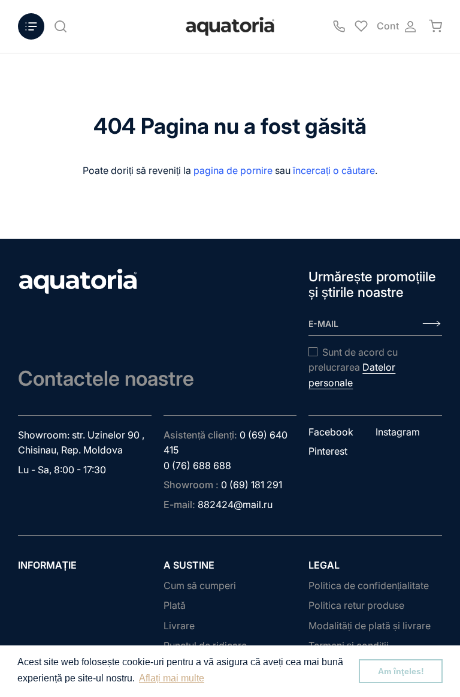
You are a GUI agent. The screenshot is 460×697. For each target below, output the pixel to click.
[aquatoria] (230, 26)
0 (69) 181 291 (251, 485)
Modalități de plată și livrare (369, 626)
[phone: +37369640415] (339, 26)
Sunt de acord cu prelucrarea (353, 367)
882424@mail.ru (235, 504)
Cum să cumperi (200, 585)
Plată (175, 605)
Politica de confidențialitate (368, 585)
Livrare (179, 626)
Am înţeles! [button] (401, 671)
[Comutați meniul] (31, 26)
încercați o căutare (334, 170)
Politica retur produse (356, 605)
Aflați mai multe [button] (171, 678)
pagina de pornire (233, 170)
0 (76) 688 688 (197, 465)
